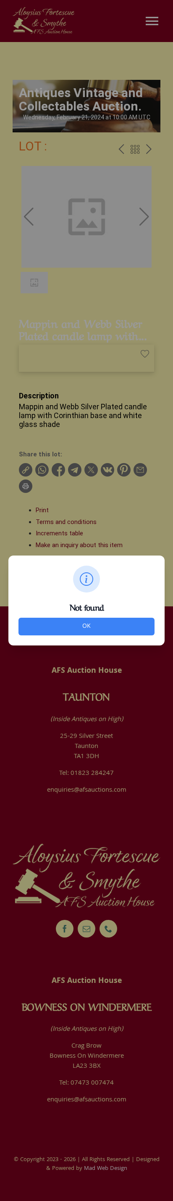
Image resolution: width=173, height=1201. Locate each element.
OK (86, 627)
